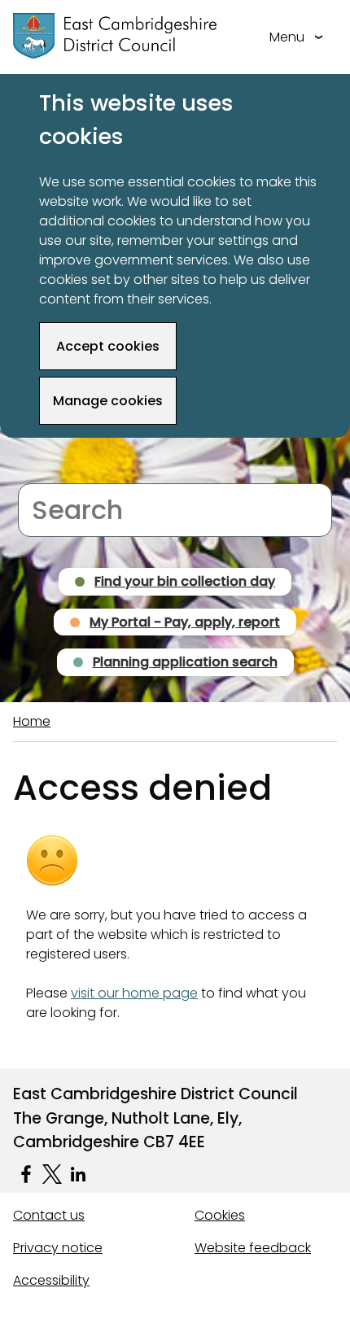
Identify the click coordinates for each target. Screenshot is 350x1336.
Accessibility (51, 1280)
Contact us (49, 1215)
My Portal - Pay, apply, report (185, 622)
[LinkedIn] (78, 1174)
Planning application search (185, 662)
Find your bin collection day (184, 581)
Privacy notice (58, 1247)
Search (40, 473)
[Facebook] (26, 1174)
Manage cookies (108, 400)
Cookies (220, 1215)
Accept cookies (108, 346)
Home (31, 721)
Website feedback (253, 1247)
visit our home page (134, 993)
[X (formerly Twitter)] (52, 1174)
